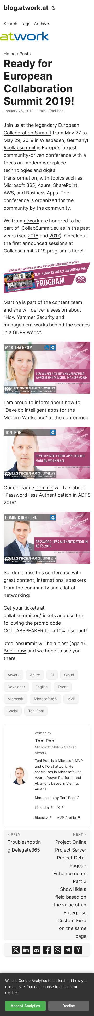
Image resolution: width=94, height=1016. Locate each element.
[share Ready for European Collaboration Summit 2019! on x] (16, 950)
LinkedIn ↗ (44, 808)
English (42, 687)
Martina (12, 302)
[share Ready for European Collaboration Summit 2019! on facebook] (47, 950)
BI (52, 675)
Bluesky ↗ (43, 818)
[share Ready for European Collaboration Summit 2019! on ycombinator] (78, 950)
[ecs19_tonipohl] (47, 453)
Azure (35, 675)
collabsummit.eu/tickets (30, 615)
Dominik (44, 487)
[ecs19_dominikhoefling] (47, 538)
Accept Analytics (25, 1005)
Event (63, 687)
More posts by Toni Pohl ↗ (57, 798)
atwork (31, 220)
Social (13, 711)
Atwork (14, 675)
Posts (25, 53)
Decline (68, 1005)
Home (9, 53)
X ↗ (60, 808)
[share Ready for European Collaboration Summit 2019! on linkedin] (26, 950)
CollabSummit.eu (40, 228)
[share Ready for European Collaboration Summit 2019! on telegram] (68, 950)
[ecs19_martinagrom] (47, 368)
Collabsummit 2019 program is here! (43, 251)
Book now (15, 650)
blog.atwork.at (26, 8)
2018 (33, 235)
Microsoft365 (45, 699)
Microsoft (16, 699)
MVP (71, 699)
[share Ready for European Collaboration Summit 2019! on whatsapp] (57, 950)
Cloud (69, 675)
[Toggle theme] (53, 8)
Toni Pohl (36, 711)
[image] (47, 277)
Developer (16, 687)
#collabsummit (20, 147)
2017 (54, 235)
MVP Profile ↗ (68, 818)
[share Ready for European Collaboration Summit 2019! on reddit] (36, 950)
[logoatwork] (24, 36)
